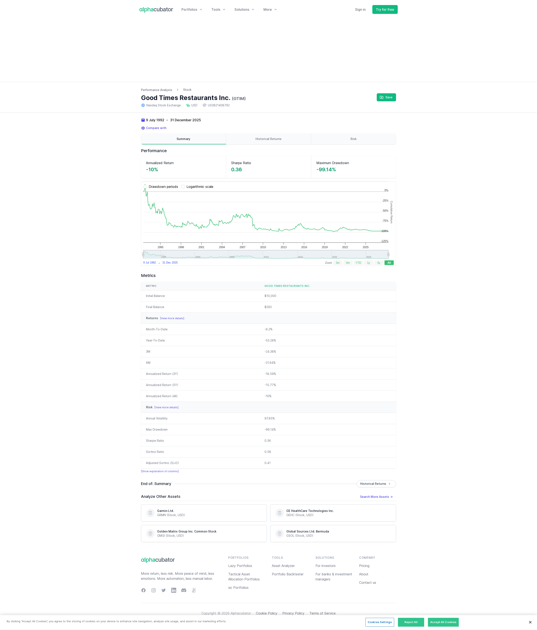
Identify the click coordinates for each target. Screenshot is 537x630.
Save (388, 97)
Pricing (364, 566)
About (363, 574)
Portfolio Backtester (288, 574)
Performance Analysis (156, 90)
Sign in (360, 9)
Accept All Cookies (443, 622)
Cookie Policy (266, 613)
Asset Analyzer (283, 566)
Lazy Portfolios (240, 566)
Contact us (367, 582)
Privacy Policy (293, 613)
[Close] (530, 622)
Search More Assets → (376, 496)
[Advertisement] (268, 50)
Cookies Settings (380, 622)
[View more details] (172, 318)
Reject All (411, 622)
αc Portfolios (238, 587)
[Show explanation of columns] (160, 471)
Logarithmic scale (199, 187)
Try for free (385, 9)
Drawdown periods (163, 187)
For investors (325, 566)
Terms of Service (322, 613)
